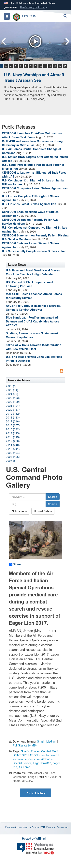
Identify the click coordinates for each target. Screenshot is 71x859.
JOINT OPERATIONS (26, 755)
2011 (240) (13, 445)
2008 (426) (13, 457)
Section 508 (62, 827)
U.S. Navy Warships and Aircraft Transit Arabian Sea (34, 77)
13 (55, 66)
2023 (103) (13, 398)
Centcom (34, 759)
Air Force (24, 767)
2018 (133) (13, 417)
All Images (18, 511)
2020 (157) (13, 409)
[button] (34, 7)
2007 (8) (11, 460)
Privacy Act (51, 827)
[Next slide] (67, 41)
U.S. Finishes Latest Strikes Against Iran (29, 204)
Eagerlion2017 (42, 763)
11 (45, 66)
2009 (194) (13, 453)
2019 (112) (13, 413)
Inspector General (31, 827)
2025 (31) (12, 390)
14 (60, 66)
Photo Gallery (36, 793)
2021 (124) (13, 406)
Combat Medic (50, 751)
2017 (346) (13, 421)
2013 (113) (13, 437)
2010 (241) (13, 449)
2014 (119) (13, 433)
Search (52, 497)
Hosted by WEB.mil (34, 838)
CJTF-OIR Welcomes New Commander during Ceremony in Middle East (32, 143)
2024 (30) (12, 394)
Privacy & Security (13, 827)
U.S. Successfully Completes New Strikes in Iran (34, 251)
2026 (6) (11, 386)
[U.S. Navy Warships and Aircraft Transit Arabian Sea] (35, 41)
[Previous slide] (4, 41)
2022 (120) (13, 402)
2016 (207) (13, 425)
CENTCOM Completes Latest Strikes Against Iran (35, 188)
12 (50, 66)
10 (40, 66)
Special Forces (30, 751)
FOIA (42, 827)
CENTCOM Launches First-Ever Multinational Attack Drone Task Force (32, 135)
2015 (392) (13, 429)
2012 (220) (13, 441)
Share (17, 564)
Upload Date (42, 511)
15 (65, 66)
